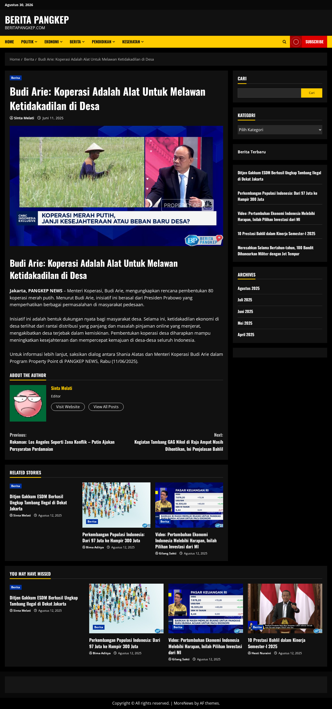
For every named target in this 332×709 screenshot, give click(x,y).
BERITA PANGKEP (37, 19)
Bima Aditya (95, 547)
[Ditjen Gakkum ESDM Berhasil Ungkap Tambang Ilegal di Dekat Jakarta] (44, 486)
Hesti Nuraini (261, 653)
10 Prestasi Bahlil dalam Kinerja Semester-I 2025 (276, 233)
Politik (27, 42)
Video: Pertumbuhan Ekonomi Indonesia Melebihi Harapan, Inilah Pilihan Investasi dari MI (186, 540)
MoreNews (183, 703)
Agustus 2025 (249, 288)
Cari (242, 78)
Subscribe (314, 42)
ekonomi (51, 42)
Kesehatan (131, 42)
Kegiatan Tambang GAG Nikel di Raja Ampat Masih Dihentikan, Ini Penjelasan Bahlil (178, 442)
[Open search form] (284, 41)
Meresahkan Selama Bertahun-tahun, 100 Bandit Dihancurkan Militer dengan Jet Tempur (276, 251)
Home (9, 42)
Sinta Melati (24, 118)
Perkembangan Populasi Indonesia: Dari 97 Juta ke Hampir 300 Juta (113, 537)
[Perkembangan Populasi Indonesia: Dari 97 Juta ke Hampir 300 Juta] (116, 505)
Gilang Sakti (167, 553)
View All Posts (106, 406)
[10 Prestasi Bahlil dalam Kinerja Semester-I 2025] (285, 608)
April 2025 (246, 334)
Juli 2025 (245, 300)
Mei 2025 (245, 323)
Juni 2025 (245, 311)
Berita (75, 42)
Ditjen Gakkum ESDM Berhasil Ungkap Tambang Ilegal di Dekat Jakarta (38, 502)
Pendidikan (101, 42)
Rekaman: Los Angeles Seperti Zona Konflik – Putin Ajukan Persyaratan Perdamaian (62, 442)
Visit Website (68, 406)
